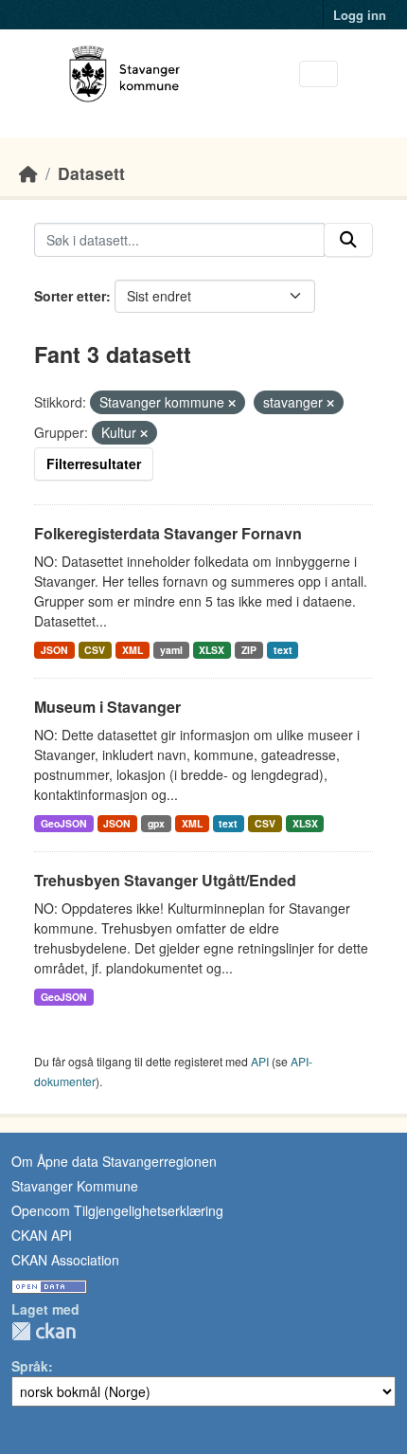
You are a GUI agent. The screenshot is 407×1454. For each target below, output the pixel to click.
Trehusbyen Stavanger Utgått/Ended (165, 880)
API (260, 1061)
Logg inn (359, 15)
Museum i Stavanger (107, 707)
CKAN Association (65, 1259)
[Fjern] (232, 402)
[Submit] (348, 240)
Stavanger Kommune (74, 1185)
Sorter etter (70, 295)
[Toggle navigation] (318, 74)
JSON (54, 650)
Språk (29, 1365)
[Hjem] (28, 173)
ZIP (249, 650)
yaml (171, 650)
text (283, 650)
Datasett (91, 173)
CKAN (43, 1331)
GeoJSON (64, 823)
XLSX (211, 650)
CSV (94, 650)
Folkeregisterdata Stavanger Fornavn (168, 533)
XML (132, 650)
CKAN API (41, 1235)
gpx (156, 823)
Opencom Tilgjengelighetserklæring (117, 1210)
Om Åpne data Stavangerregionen (114, 1161)
